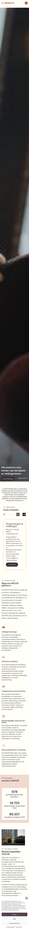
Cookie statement (10, 926)
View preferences (14, 923)
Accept (14, 914)
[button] (26, 898)
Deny (14, 919)
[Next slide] (24, 514)
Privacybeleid (19, 926)
